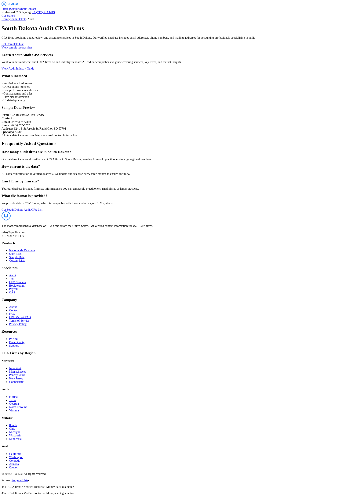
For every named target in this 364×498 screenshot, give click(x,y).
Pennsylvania (17, 375)
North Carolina (18, 407)
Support (14, 345)
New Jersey (16, 378)
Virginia (14, 410)
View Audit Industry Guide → (20, 68)
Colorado (14, 460)
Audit (12, 275)
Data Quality (16, 342)
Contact (31, 8)
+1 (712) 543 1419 (43, 12)
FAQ (12, 313)
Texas (12, 400)
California (15, 453)
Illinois (13, 425)
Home (5, 19)
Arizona (14, 464)
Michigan (14, 432)
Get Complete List (13, 44)
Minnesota (15, 438)
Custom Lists (17, 260)
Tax (11, 278)
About (23, 8)
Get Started (8, 15)
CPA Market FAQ (20, 317)
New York (15, 368)
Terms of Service (19, 320)
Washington (16, 457)
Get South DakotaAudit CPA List (22, 209)
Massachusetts (17, 371)
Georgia (14, 403)
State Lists (15, 253)
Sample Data (16, 257)
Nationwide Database (22, 250)
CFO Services (17, 282)
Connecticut (16, 381)
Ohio (12, 428)
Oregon (13, 467)
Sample (14, 8)
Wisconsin (15, 435)
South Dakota (18, 19)
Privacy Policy (18, 324)
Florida (13, 396)
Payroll (13, 289)
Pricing (6, 8)
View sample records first (17, 47)
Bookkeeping (17, 285)
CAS (12, 292)
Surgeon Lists (20, 480)
